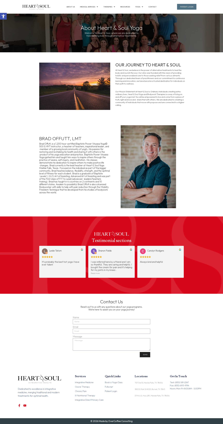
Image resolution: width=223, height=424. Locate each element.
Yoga (137, 7)
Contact (152, 7)
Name (76, 317)
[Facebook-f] (19, 405)
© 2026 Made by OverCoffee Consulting (111, 421)
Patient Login (111, 391)
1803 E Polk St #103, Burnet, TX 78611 (150, 389)
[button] (3, 16)
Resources (125, 7)
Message (77, 336)
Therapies (107, 7)
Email (75, 327)
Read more (95, 273)
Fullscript (109, 386)
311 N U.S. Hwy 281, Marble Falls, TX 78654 (152, 395)
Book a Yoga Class (113, 382)
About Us (70, 7)
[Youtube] (24, 405)
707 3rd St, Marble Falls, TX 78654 (149, 382)
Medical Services (87, 7)
